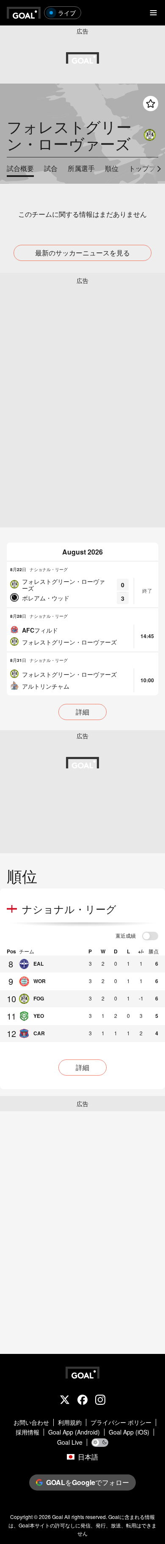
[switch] (150, 936)
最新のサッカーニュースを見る (82, 253)
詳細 (82, 712)
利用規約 (70, 1422)
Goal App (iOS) (129, 1432)
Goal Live (69, 1442)
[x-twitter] (65, 1401)
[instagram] (100, 1401)
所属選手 (81, 168)
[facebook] (82, 1401)
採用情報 (27, 1432)
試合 (51, 168)
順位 (111, 168)
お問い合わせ (31, 1422)
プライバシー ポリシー (121, 1422)
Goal (57, 1516)
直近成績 (126, 936)
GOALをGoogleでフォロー (87, 1482)
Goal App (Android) (74, 1432)
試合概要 (20, 168)
